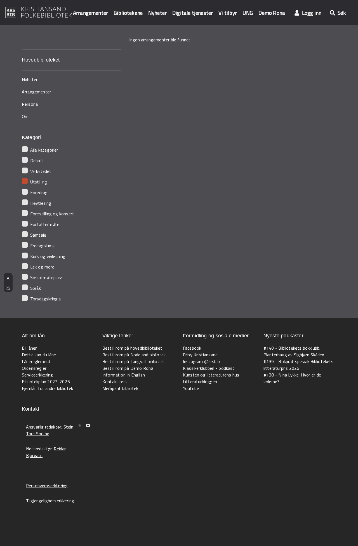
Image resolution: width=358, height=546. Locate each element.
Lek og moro (42, 266)
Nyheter (157, 13)
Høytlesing (40, 203)
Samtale (38, 235)
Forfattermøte (44, 224)
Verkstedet (40, 171)
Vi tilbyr (227, 13)
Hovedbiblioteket (41, 60)
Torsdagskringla (45, 298)
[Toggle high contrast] (8, 287)
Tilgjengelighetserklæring (50, 500)
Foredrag (39, 192)
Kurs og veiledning (47, 256)
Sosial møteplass (46, 277)
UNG (247, 13)
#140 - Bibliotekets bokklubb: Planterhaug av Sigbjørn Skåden (293, 351)
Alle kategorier (44, 150)
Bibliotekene (128, 13)
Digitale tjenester (192, 13)
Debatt (37, 160)
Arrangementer (90, 13)
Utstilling (38, 181)
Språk (35, 288)
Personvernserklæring (47, 485)
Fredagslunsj (42, 245)
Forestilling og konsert (52, 213)
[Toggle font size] (8, 277)
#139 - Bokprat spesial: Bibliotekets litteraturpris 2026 (298, 364)
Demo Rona (271, 13)
